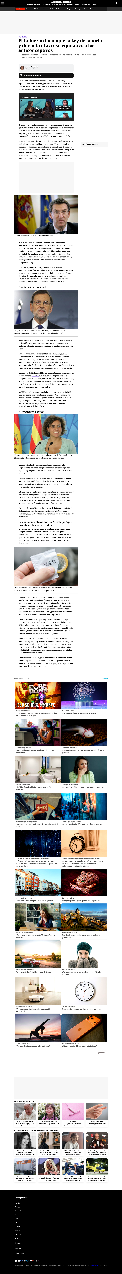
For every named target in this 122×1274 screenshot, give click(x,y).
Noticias (29, 5)
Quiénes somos (19, 1265)
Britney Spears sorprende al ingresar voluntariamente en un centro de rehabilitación (49, 1178)
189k (21, 1261)
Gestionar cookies (80, 1265)
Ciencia (55, 5)
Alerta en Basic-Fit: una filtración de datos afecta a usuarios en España (25, 1178)
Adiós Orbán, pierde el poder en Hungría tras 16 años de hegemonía (73, 1178)
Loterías (18, 1248)
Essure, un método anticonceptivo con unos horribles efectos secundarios (97, 1123)
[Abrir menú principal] (2, 3)
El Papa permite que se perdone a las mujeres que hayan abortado (25, 1123)
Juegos (77, 5)
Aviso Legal (29, 1265)
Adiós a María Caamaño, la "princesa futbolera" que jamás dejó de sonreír (73, 1152)
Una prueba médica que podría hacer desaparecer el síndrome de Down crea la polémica (49, 1123)
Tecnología (86, 5)
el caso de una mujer (50, 141)
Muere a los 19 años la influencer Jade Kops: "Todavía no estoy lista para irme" (25, 1152)
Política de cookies (68, 1265)
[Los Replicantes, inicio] (61, 2)
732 (38, 1261)
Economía (47, 5)
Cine (61, 5)
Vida (94, 5)
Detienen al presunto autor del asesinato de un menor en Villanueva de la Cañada (97, 1178)
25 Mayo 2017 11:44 (31, 69)
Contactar (44, 1265)
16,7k (27, 1261)
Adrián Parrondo (32, 67)
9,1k (33, 1261)
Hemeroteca (19, 1253)
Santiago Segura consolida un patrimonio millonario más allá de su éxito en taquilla (97, 1152)
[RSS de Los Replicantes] (16, 1261)
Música (70, 5)
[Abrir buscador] (116, 3)
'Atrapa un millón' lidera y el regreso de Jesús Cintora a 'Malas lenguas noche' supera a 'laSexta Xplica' (55, 9)
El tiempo (18, 1243)
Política (37, 5)
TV (65, 5)
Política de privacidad (55, 1265)
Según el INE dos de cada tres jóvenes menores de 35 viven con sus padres (49, 1152)
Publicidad (37, 1265)
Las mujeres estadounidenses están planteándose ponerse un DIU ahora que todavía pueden (73, 1123)
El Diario (35, 376)
